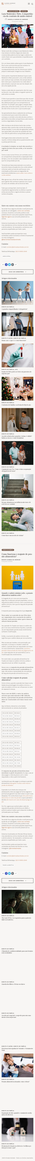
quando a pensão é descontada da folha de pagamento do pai (17, 650)
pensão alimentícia (8, 865)
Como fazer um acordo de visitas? (12, 535)
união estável (7, 256)
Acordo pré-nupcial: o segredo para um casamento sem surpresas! (16, 1016)
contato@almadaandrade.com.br (18, 247)
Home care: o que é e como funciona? (14, 340)
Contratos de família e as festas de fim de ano (16, 405)
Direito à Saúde (7, 338)
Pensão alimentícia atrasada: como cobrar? (16, 1082)
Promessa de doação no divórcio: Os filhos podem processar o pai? (16, 1147)
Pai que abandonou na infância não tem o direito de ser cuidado (16, 503)
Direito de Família (13, 11)
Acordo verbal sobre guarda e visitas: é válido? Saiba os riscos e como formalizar (17, 437)
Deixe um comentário (16, 272)
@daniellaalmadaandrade (11, 239)
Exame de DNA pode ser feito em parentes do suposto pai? (16, 372)
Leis (16, 369)
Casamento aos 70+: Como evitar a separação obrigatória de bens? (16, 470)
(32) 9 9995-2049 (21, 251)
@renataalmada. (15, 848)
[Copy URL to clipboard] (15, 264)
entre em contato (23, 211)
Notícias (24, 11)
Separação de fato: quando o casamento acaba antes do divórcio (17, 1114)
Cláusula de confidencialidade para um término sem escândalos (17, 952)
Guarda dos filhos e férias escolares (13, 984)
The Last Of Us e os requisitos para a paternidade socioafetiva (16, 919)
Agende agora (6, 217)
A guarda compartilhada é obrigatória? (14, 309)
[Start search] (32, 4)
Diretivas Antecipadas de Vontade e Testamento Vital (17, 1049)
